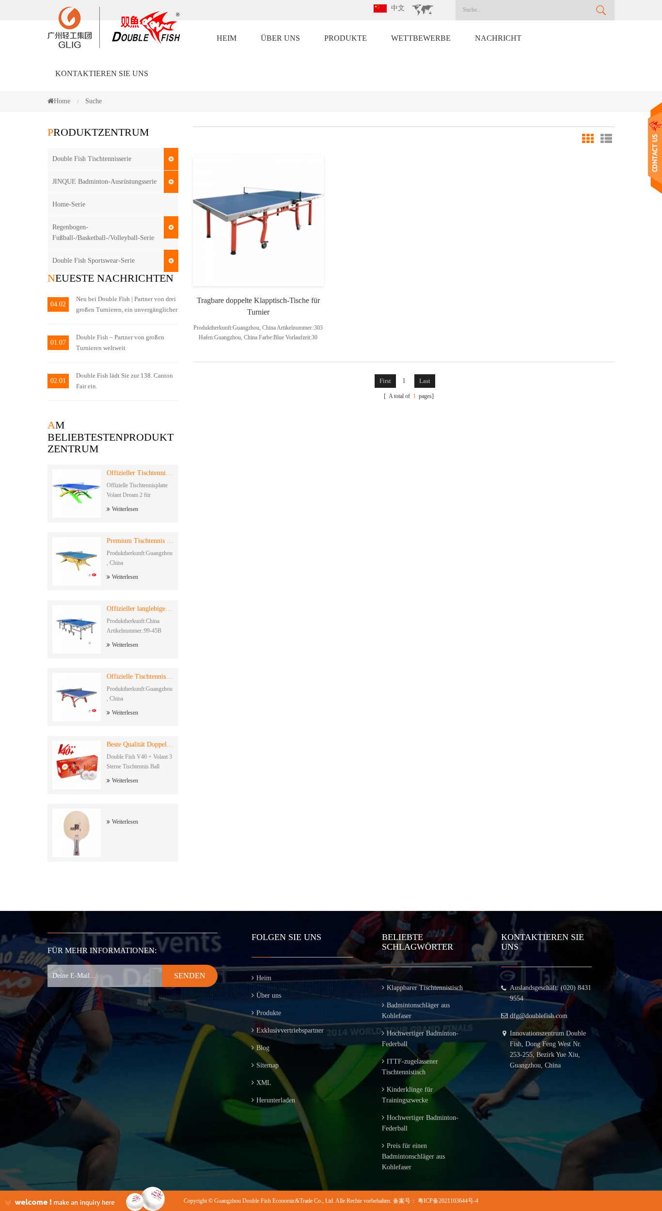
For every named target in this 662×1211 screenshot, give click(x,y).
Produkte (345, 38)
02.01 (58, 380)
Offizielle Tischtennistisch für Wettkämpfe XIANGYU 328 (140, 676)
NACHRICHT (498, 38)
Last (424, 380)
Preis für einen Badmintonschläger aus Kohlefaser (413, 1156)
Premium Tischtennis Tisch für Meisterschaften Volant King (140, 540)
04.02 (58, 304)
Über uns (280, 38)
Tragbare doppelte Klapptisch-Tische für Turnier (258, 306)
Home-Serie (68, 204)
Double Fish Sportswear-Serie (93, 260)
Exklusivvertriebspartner (290, 1030)
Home (62, 101)
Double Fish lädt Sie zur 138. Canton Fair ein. (124, 381)
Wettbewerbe (421, 38)
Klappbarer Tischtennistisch (425, 987)
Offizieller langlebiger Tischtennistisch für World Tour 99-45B (140, 608)
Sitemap (267, 1065)
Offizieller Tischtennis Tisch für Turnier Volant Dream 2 (140, 473)
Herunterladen (275, 1100)
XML (263, 1082)
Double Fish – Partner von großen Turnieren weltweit (120, 342)
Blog (262, 1048)
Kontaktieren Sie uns (101, 73)
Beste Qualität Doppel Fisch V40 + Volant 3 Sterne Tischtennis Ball (140, 744)
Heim (226, 38)
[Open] (655, 148)
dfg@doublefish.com (538, 1016)
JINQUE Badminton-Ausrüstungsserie (104, 181)
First (385, 380)
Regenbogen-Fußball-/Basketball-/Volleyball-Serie (103, 232)
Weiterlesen (125, 509)
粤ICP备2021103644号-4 (448, 1200)
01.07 (58, 342)
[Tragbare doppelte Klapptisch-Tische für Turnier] (258, 219)
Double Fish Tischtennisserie (91, 158)
